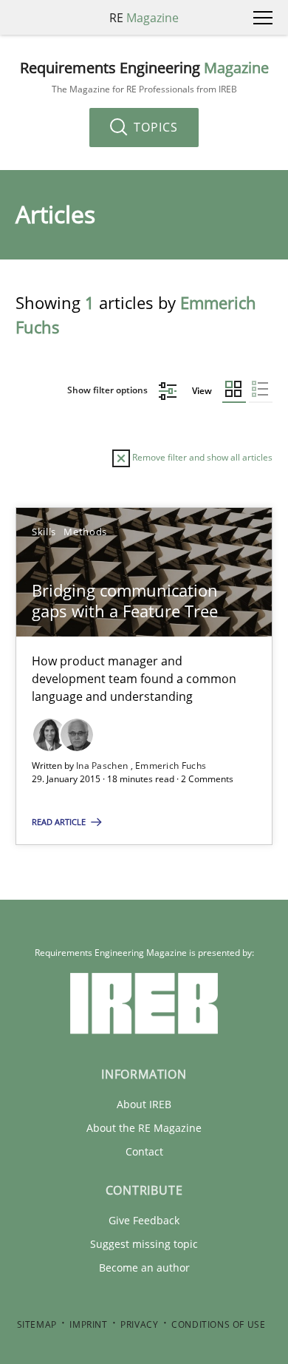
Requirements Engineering (144, 77)
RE (144, 18)
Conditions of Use (218, 1324)
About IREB (144, 1104)
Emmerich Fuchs (170, 765)
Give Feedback (144, 1220)
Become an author (144, 1267)
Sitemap (37, 1324)
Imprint (88, 1324)
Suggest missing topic (144, 1244)
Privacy (139, 1324)
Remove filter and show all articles (201, 457)
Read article (60, 821)
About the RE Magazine (144, 1128)
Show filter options (108, 390)
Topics (154, 127)
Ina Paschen (103, 765)
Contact (144, 1151)
